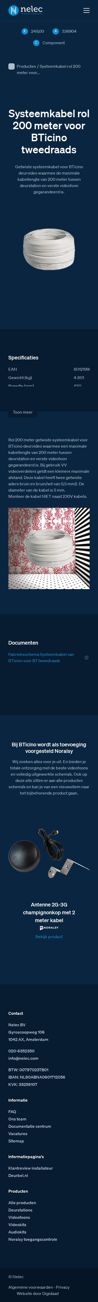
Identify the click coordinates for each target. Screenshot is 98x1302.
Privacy (63, 1287)
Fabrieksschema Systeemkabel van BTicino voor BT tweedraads (41, 657)
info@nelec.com (23, 1058)
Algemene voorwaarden (30, 1287)
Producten (26, 66)
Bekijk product (49, 936)
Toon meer (23, 412)
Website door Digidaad (38, 1293)
